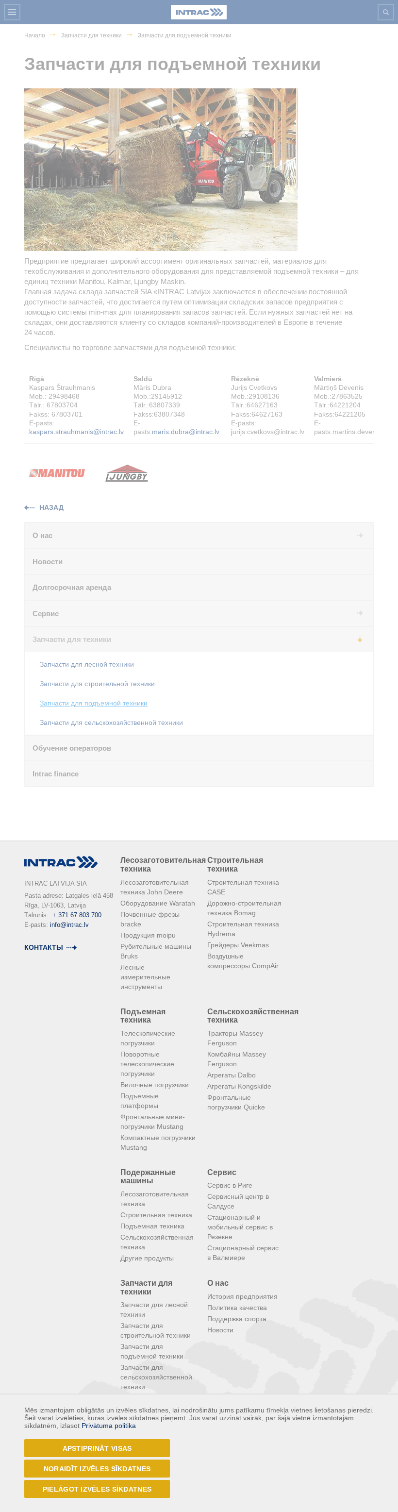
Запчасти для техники (146, 1287)
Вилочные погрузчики (154, 1085)
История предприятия (242, 1296)
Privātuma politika (109, 1425)
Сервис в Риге (229, 1185)
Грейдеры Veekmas (238, 945)
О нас (218, 1283)
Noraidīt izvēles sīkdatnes (97, 1469)
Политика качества (237, 1307)
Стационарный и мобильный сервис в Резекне (240, 1227)
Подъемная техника (143, 1016)
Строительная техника (235, 864)
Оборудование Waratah (157, 903)
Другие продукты (147, 1258)
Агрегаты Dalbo (231, 1075)
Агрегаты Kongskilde (239, 1086)
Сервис (221, 1172)
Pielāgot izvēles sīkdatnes (97, 1489)
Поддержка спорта (236, 1319)
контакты (43, 947)
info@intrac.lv (69, 924)
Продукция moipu (148, 935)
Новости (220, 1330)
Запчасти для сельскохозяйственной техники (156, 1377)
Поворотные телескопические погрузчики (147, 1063)
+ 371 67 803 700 (76, 915)
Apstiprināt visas (97, 1448)
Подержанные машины (148, 1176)
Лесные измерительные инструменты (145, 977)
